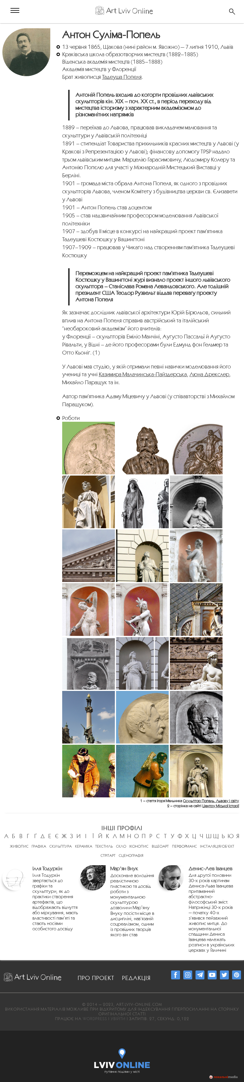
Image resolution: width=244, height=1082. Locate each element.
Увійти (118, 1018)
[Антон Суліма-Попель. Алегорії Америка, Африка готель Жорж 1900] (142, 609)
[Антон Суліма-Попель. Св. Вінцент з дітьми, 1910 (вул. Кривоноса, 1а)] (196, 771)
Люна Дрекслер (209, 374)
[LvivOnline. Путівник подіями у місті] (122, 1057)
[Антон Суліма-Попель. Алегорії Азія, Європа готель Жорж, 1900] (88, 609)
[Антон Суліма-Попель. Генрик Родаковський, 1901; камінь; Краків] (88, 663)
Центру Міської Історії (220, 806)
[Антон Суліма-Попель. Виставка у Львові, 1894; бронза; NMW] (196, 448)
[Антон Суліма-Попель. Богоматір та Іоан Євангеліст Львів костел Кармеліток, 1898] (142, 502)
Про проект (96, 978)
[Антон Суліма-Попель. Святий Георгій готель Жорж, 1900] (196, 609)
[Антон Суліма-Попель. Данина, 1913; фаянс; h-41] (88, 771)
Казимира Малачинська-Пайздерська (143, 374)
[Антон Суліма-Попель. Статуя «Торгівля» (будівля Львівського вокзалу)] (142, 555)
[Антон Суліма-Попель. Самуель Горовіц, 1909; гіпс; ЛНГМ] (196, 717)
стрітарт (108, 855)
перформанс (184, 846)
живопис (19, 846)
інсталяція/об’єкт (217, 846)
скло (121, 846)
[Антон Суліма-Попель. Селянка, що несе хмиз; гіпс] (142, 771)
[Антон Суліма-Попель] (27, 31)
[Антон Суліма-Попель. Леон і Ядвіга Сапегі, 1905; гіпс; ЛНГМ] (142, 717)
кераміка (83, 846)
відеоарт (160, 846)
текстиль (104, 846)
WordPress (95, 1018)
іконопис (138, 846)
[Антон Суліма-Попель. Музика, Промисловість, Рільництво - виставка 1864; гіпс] (88, 448)
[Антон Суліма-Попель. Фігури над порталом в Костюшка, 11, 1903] (196, 663)
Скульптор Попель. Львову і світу (211, 801)
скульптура (60, 846)
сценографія (131, 855)
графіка (39, 846)
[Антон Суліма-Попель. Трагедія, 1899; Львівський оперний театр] (196, 502)
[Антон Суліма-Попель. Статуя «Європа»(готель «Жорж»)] (196, 555)
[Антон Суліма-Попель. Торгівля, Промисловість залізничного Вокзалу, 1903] (142, 663)
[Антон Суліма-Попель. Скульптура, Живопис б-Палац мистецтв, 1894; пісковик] (88, 502)
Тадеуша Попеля (122, 76)
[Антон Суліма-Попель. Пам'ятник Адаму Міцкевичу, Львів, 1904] (88, 717)
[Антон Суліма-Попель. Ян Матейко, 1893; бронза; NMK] (142, 448)
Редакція (136, 978)
